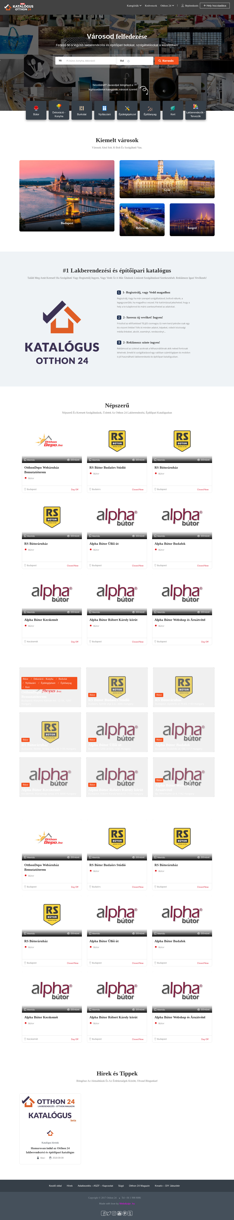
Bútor (31, 478)
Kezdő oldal (55, 1185)
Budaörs (96, 489)
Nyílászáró (30, 683)
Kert (27, 687)
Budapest (32, 489)
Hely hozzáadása (216, 5)
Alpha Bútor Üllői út (104, 543)
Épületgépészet (48, 683)
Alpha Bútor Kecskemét (41, 620)
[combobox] (134, 61)
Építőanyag (66, 683)
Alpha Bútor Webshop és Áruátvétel (180, 620)
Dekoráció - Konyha (43, 679)
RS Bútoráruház (166, 467)
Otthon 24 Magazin (139, 1185)
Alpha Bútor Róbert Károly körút (113, 620)
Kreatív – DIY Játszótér (167, 1185)
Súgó (121, 1185)
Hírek (70, 1185)
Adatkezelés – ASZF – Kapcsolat (95, 1185)
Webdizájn (125, 1203)
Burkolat (63, 679)
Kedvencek (151, 5)
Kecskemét (32, 641)
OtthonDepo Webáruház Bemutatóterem (41, 694)
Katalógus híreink (50, 1142)
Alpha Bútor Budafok (170, 543)
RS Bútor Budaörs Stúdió (107, 467)
